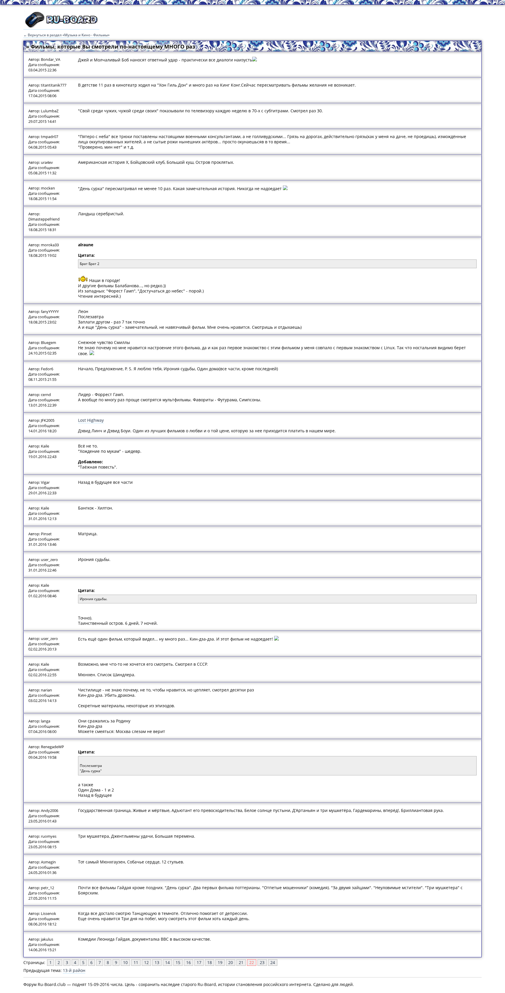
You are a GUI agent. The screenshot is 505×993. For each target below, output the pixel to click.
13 (157, 962)
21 (241, 962)
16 (188, 962)
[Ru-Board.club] (61, 27)
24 (272, 962)
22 (251, 962)
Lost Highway (91, 420)
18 (209, 962)
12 (146, 962)
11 (136, 962)
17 (199, 962)
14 (167, 962)
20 (230, 962)
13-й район (74, 970)
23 (262, 962)
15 (178, 962)
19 (220, 962)
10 (125, 962)
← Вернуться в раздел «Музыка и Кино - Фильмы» (66, 34)
